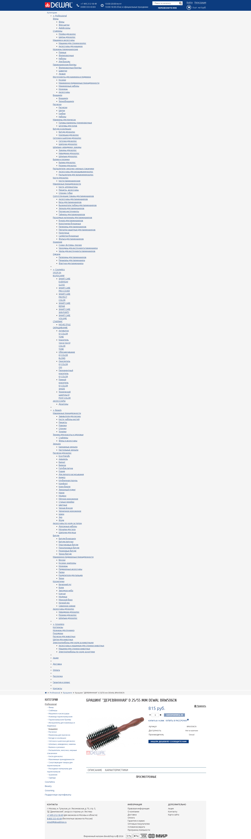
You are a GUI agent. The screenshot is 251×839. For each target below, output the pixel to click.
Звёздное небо (66, 590)
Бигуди (56, 535)
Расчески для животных (64, 636)
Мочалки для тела (67, 529)
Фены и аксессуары (68, 441)
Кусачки (62, 80)
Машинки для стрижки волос (72, 43)
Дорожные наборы (68, 526)
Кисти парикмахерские (69, 181)
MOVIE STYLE (65, 324)
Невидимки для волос (69, 153)
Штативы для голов (68, 126)
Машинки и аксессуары (64, 40)
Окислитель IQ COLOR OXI (64, 364)
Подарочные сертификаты (58, 794)
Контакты (57, 688)
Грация (62, 471)
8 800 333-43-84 (88, 7)
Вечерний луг (65, 584)
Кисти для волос (60, 178)
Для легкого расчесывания (71, 474)
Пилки (61, 572)
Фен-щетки (64, 25)
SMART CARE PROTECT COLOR (64, 297)
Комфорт (63, 483)
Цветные (63, 505)
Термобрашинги (66, 101)
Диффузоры (64, 28)
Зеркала (57, 444)
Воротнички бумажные (70, 223)
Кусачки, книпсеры (67, 563)
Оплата (56, 670)
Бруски (62, 560)
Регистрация (200, 2)
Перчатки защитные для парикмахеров (77, 230)
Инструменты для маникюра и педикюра (72, 77)
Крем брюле (64, 486)
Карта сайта (173, 815)
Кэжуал (62, 593)
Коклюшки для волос (69, 135)
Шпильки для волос (68, 156)
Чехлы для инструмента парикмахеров (77, 251)
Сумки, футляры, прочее (70, 245)
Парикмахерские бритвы (64, 64)
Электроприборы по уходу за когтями (77, 652)
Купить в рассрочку (176, 721)
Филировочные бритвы (70, 68)
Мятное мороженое (68, 499)
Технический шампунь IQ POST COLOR (65, 395)
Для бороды (64, 61)
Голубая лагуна (66, 468)
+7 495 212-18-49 (89, 3)
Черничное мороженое (70, 511)
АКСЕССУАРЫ (59, 401)
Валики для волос (67, 162)
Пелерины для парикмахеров (72, 227)
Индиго (62, 477)
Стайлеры (57, 31)
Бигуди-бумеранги (67, 538)
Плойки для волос (67, 34)
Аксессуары (64, 92)
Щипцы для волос (67, 37)
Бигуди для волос (67, 132)
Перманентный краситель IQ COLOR (66, 373)
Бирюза (62, 465)
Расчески (57, 104)
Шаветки (63, 71)
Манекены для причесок (64, 120)
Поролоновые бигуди (69, 548)
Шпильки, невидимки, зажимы (67, 147)
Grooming (59, 624)
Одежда (56, 254)
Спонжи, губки (65, 193)
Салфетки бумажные (69, 236)
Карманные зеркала (68, 447)
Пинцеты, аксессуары (69, 190)
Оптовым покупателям (139, 824)
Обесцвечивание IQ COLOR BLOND (67, 355)
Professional (61, 16)
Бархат (62, 462)
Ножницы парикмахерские (65, 49)
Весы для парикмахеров (70, 202)
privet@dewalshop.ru (57, 822)
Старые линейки (66, 502)
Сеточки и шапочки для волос (67, 138)
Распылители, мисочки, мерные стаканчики (73, 168)
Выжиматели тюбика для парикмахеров (78, 205)
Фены (56, 19)
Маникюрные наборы (69, 86)
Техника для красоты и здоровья (68, 434)
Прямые (62, 52)
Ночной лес (64, 603)
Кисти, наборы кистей (69, 419)
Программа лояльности (139, 830)
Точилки (62, 431)
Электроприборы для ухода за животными (73, 642)
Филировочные (66, 55)
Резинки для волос (68, 165)
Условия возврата (136, 827)
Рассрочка (58, 676)
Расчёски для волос (62, 453)
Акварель (63, 459)
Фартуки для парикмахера (71, 263)
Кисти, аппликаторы (68, 187)
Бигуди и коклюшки (62, 129)
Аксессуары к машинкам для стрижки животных (81, 645)
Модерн (62, 496)
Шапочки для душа (67, 532)
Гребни (62, 113)
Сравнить (201, 706)
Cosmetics (60, 269)
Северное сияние (67, 606)
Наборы (62, 58)
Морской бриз (65, 600)
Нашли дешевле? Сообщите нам (169, 741)
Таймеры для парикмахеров (72, 214)
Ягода (61, 520)
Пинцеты (63, 422)
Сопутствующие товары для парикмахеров (73, 196)
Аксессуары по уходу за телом (67, 523)
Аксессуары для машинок (71, 46)
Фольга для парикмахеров (71, 239)
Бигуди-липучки (66, 542)
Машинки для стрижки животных (74, 649)
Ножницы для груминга (63, 630)
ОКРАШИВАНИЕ (60, 327)
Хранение (57, 242)
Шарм (61, 514)
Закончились (173, 715)
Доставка (57, 664)
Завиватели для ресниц (70, 416)
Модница (63, 597)
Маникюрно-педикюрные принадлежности (79, 83)
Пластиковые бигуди (68, 545)
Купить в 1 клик (156, 721)
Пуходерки (58, 633)
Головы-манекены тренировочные (75, 123)
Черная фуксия (66, 508)
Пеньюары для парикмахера (72, 260)
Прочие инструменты (69, 211)
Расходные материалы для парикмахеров (72, 217)
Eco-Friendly (64, 456)
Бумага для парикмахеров (71, 220)
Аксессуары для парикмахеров (73, 199)
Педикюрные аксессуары (70, 569)
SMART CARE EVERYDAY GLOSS (64, 282)
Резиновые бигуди (67, 551)
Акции (56, 658)
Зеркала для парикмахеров (71, 208)
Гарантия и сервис (61, 682)
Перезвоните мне (167, 8)
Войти (190, 2)
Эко (60, 517)
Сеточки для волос (68, 141)
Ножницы (63, 89)
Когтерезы (58, 627)
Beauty (58, 410)
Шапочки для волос (68, 144)
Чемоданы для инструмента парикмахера (78, 248)
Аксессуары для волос (63, 609)
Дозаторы (63, 404)
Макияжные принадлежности (67, 184)
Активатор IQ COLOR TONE (64, 334)
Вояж (61, 587)
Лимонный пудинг (67, 490)
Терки (61, 578)
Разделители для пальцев (71, 575)
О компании (133, 811)
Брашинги (57, 95)
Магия (61, 493)
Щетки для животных (63, 639)
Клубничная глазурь (68, 480)
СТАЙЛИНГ (58, 321)
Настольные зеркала (68, 450)
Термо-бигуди (65, 554)
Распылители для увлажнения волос (76, 175)
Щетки (62, 110)
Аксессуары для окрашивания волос (76, 172)
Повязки (63, 425)
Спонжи (62, 428)
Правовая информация (138, 808)
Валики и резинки (61, 159)
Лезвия (62, 74)
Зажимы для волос (68, 150)
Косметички (58, 581)
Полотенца (64, 233)
